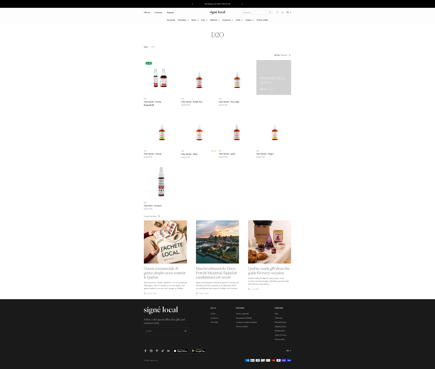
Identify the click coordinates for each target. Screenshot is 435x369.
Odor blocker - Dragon (265, 153)
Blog (276, 313)
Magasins (170, 12)
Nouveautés (171, 20)
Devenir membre (242, 326)
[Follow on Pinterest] (156, 350)
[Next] (242, 4)
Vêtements (213, 20)
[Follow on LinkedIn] (168, 350)
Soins (203, 20)
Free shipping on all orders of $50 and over (217, 4)
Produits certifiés (262, 20)
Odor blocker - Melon (189, 154)
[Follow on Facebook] (145, 350)
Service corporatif (242, 313)
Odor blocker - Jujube (227, 153)
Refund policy (280, 330)
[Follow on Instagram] (151, 350)
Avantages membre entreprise (246, 322)
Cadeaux (248, 20)
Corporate (158, 12)
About (213, 313)
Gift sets (147, 12)
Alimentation (182, 20)
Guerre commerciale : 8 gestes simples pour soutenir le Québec (165, 273)
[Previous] (192, 4)
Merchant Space (280, 322)
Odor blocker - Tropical (152, 153)
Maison (193, 20)
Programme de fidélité (244, 318)
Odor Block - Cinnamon (153, 205)
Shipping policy (280, 326)
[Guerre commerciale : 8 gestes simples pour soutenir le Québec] (165, 242)
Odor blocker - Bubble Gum (191, 101)
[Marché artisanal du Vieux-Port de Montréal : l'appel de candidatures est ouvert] (217, 242)
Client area (279, 318)
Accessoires (226, 20)
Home (146, 47)
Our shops (214, 322)
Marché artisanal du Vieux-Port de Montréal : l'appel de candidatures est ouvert (216, 273)
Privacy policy (280, 339)
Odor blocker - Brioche (152, 101)
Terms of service (281, 335)
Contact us (214, 318)
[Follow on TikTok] (162, 350)
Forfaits (238, 20)
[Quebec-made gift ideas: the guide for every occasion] (269, 242)
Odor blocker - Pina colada (229, 101)
